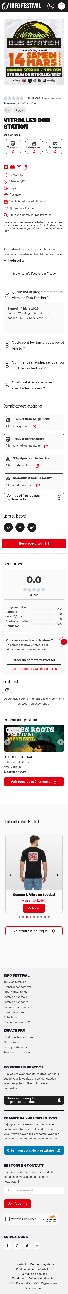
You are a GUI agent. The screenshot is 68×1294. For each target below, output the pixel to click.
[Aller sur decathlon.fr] (37, 466)
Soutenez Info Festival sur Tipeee (34, 274)
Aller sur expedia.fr (18, 426)
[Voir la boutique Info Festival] (6, 202)
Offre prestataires (15, 1047)
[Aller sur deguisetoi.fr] (38, 485)
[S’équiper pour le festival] (8, 459)
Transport (12, 147)
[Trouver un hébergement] (8, 420)
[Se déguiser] (55, 143)
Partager (15, 195)
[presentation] (19, 917)
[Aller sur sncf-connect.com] (46, 446)
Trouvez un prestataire (18, 1052)
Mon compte (12, 1042)
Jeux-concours (14, 1012)
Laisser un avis (51, 98)
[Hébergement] (34, 143)
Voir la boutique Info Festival (27, 201)
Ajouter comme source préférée (30, 215)
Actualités (10, 1017)
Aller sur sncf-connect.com (24, 446)
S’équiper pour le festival (31, 458)
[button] (61, 5)
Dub (7, 110)
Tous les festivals (15, 982)
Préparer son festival (17, 987)
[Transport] (13, 143)
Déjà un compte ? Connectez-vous (34, 669)
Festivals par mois (15, 997)
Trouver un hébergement (31, 419)
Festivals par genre (16, 1002)
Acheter (34, 879)
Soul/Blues (13, 730)
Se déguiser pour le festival (33, 478)
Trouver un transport (28, 439)
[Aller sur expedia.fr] (34, 426)
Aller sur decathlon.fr (19, 465)
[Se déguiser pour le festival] (8, 478)
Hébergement (34, 147)
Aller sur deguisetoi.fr (20, 485)
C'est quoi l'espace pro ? (19, 1037)
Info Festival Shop (15, 992)
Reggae (19, 110)
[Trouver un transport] (8, 439)
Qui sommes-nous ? (17, 1022)
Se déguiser (55, 147)
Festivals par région (16, 1007)
